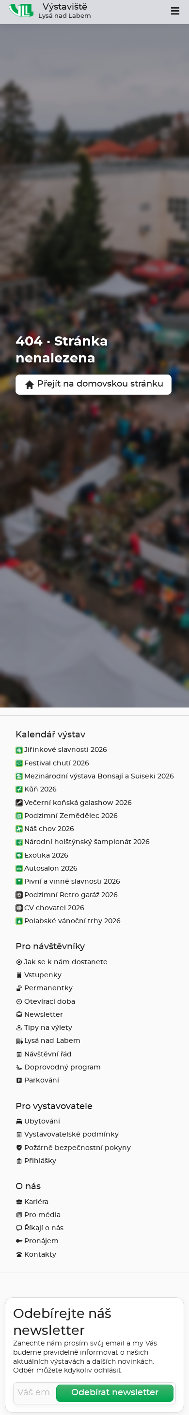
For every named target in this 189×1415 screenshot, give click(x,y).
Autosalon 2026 (51, 868)
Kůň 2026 (40, 789)
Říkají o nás (43, 1228)
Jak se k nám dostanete (66, 962)
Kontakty (40, 1254)
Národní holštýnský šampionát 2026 (87, 842)
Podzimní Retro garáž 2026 (71, 895)
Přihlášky (40, 1161)
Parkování (41, 1080)
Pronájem (41, 1241)
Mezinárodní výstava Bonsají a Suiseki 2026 (99, 776)
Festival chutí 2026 (56, 763)
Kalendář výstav (50, 735)
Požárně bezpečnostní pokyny (77, 1147)
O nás (28, 1186)
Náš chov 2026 (49, 828)
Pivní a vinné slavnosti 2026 (72, 881)
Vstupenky (43, 975)
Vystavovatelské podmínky (71, 1134)
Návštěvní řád (48, 1054)
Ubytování (42, 1121)
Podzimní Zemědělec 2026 (71, 815)
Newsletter (43, 1014)
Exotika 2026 (46, 855)
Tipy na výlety (48, 1027)
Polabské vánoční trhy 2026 (72, 921)
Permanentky (48, 988)
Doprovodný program (62, 1067)
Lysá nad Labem (52, 1040)
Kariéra (36, 1202)
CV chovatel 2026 (54, 908)
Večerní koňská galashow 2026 (78, 802)
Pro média (42, 1215)
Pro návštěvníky (50, 947)
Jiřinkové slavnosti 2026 (65, 749)
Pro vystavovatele (54, 1106)
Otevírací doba (49, 1001)
